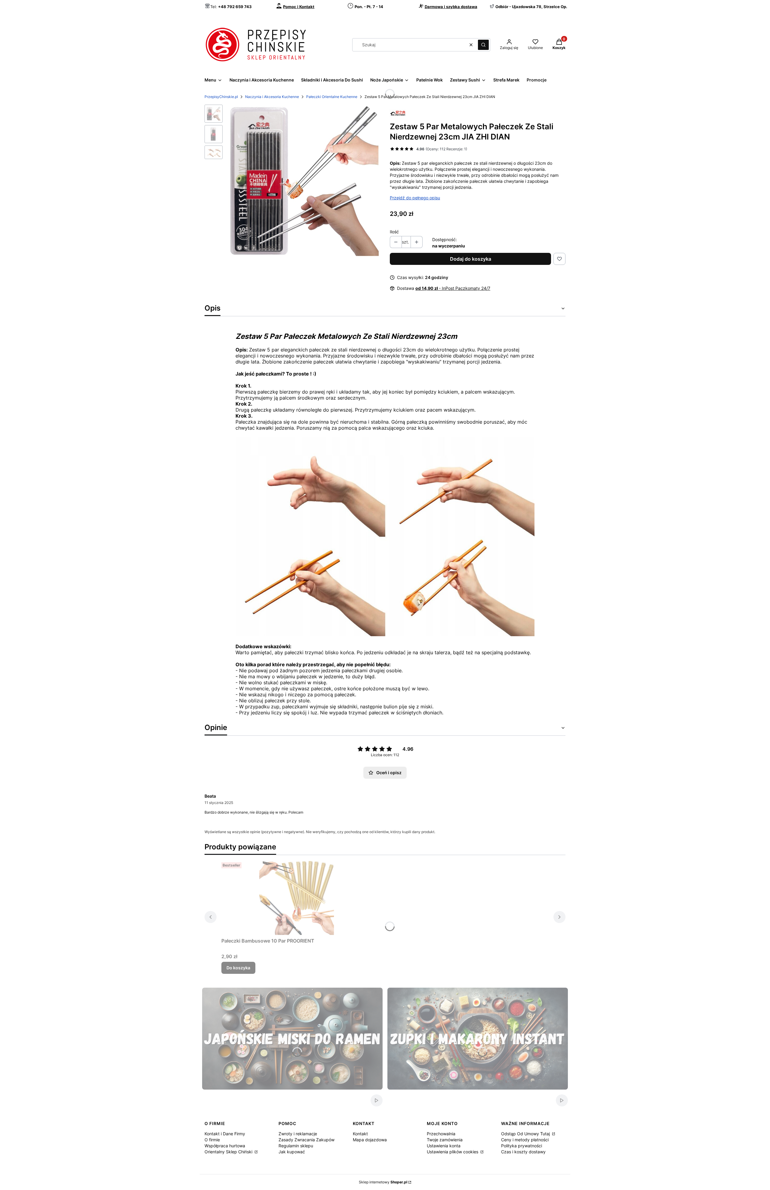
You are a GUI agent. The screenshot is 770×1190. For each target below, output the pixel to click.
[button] (483, 45)
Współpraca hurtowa (225, 1145)
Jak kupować (292, 1151)
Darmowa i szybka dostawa (451, 6)
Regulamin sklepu (296, 1145)
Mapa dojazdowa (370, 1139)
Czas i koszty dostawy (523, 1151)
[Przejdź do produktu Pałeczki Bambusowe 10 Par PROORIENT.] (296, 897)
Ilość (394, 231)
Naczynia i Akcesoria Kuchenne (272, 96)
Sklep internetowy (383, 1182)
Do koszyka (238, 967)
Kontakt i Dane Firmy (225, 1133)
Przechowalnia (441, 1133)
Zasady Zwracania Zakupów (306, 1139)
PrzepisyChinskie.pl (221, 96)
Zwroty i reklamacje (298, 1133)
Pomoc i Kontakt (298, 6)
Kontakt (360, 1133)
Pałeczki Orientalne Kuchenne (331, 96)
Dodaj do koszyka (470, 259)
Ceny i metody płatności (525, 1139)
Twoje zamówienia (445, 1139)
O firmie (212, 1139)
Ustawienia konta (443, 1145)
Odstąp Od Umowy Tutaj (526, 1133)
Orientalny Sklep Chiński (229, 1151)
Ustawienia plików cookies (453, 1151)
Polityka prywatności (521, 1145)
